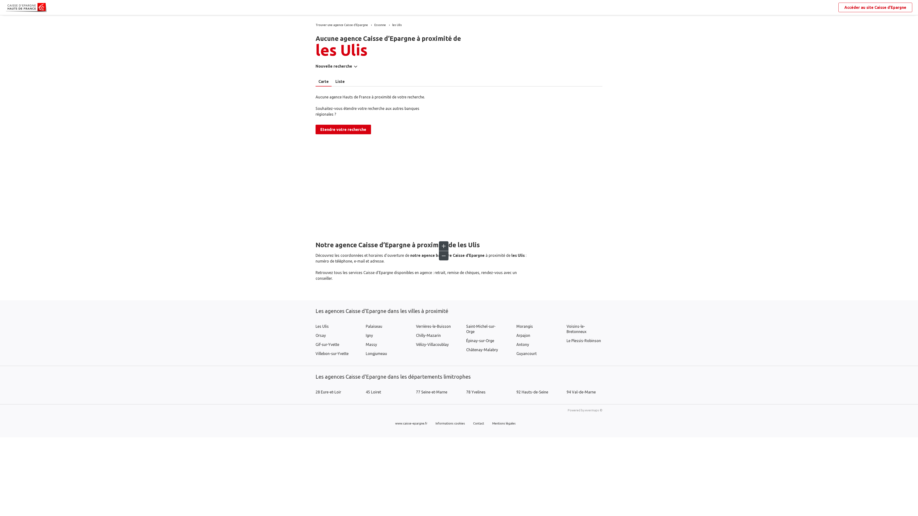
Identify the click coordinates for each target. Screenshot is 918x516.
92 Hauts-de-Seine (532, 392)
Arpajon (523, 335)
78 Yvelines (476, 392)
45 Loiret (373, 392)
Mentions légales (504, 423)
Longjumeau (376, 353)
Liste (340, 81)
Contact (478, 423)
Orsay (321, 335)
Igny (369, 335)
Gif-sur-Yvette (327, 344)
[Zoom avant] (443, 246)
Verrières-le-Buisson (433, 326)
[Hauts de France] (9, 7)
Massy (371, 344)
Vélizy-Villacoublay (432, 344)
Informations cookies (450, 423)
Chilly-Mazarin (428, 335)
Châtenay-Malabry (482, 350)
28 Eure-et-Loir (328, 392)
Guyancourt (526, 353)
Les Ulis (322, 326)
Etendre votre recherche (343, 129)
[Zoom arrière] (443, 255)
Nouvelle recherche (334, 66)
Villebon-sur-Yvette (332, 353)
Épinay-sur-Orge (480, 341)
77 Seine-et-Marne (431, 392)
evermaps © (593, 410)
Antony (522, 344)
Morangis (524, 326)
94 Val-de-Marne (581, 392)
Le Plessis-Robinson (584, 341)
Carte (323, 81)
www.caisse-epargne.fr (411, 423)
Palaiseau (374, 326)
